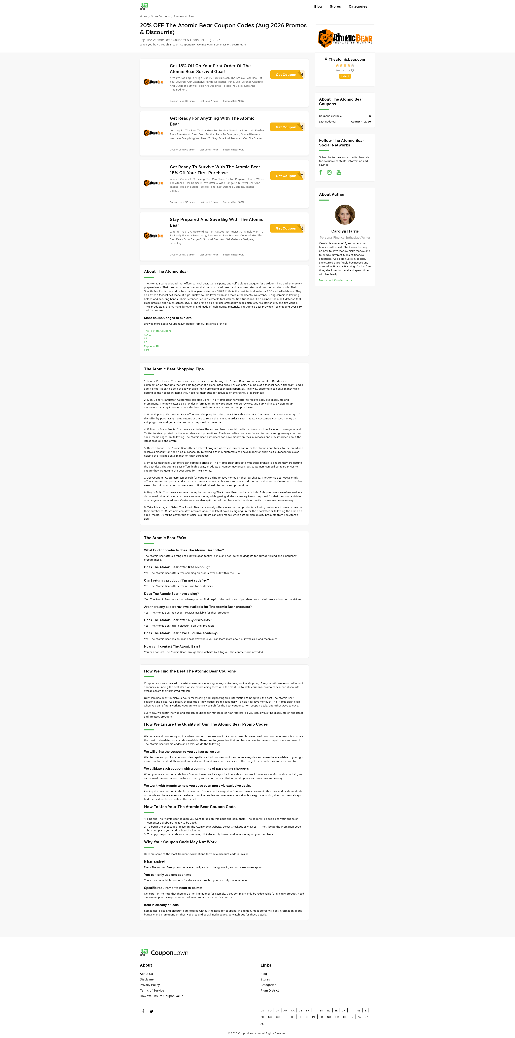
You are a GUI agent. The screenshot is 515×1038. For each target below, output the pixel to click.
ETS (146, 350)
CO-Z (147, 334)
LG (145, 338)
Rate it (345, 76)
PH (262, 1017)
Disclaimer (147, 979)
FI (307, 1017)
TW (337, 1017)
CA (293, 1010)
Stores (335, 6)
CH (343, 1010)
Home (143, 16)
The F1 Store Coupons (158, 331)
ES (321, 1010)
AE (262, 1023)
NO (329, 1017)
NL (328, 1010)
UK (277, 1010)
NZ (358, 1010)
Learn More (239, 44)
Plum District (270, 990)
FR (307, 1010)
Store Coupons (160, 16)
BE (336, 1010)
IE (366, 1010)
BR (321, 1017)
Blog (318, 6)
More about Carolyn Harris (335, 280)
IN (352, 1017)
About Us (146, 974)
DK (293, 1017)
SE (300, 1017)
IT (314, 1010)
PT (313, 1017)
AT (351, 1010)
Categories (358, 6)
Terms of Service (152, 990)
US (262, 1010)
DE (300, 1010)
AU (285, 1010)
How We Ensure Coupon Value (161, 996)
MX (270, 1017)
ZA (359, 1017)
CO (278, 1017)
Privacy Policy (150, 985)
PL (285, 1017)
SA (366, 1017)
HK (345, 1017)
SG (270, 1010)
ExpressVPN (151, 346)
